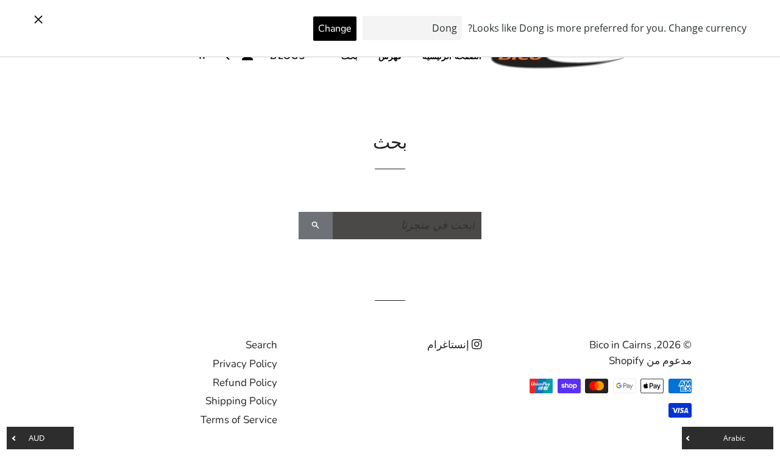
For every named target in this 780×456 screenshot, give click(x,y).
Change (335, 28)
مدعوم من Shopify (650, 361)
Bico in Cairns (620, 345)
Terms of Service (238, 420)
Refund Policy (245, 383)
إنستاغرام (449, 345)
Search (261, 345)
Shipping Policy (241, 401)
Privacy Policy (245, 364)
